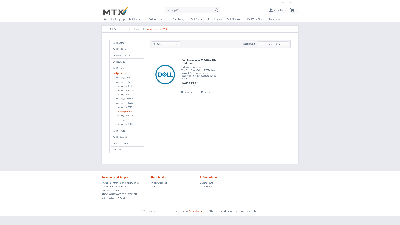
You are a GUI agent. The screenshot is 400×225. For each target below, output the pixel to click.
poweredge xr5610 (124, 107)
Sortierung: (249, 43)
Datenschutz (206, 182)
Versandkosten (195, 211)
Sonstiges (118, 149)
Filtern (160, 43)
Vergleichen (190, 91)
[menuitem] (192, 11)
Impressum (206, 186)
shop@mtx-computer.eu (119, 194)
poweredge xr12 (123, 81)
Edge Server (120, 73)
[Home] (105, 19)
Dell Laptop (119, 42)
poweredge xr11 (123, 77)
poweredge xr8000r (124, 115)
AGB (153, 186)
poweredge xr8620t (124, 119)
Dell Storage (119, 130)
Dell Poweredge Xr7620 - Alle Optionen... (198, 62)
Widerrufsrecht (159, 182)
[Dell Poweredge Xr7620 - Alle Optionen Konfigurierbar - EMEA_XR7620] (165, 74)
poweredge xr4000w (125, 90)
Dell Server (118, 67)
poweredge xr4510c (124, 98)
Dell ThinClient (120, 143)
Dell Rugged (119, 61)
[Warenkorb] (293, 10)
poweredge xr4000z (124, 94)
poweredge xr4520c (124, 103)
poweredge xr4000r (124, 86)
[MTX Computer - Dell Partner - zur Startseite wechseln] (115, 11)
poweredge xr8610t (124, 124)
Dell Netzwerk (120, 137)
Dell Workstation (121, 55)
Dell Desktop (119, 49)
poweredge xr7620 (124, 111)
